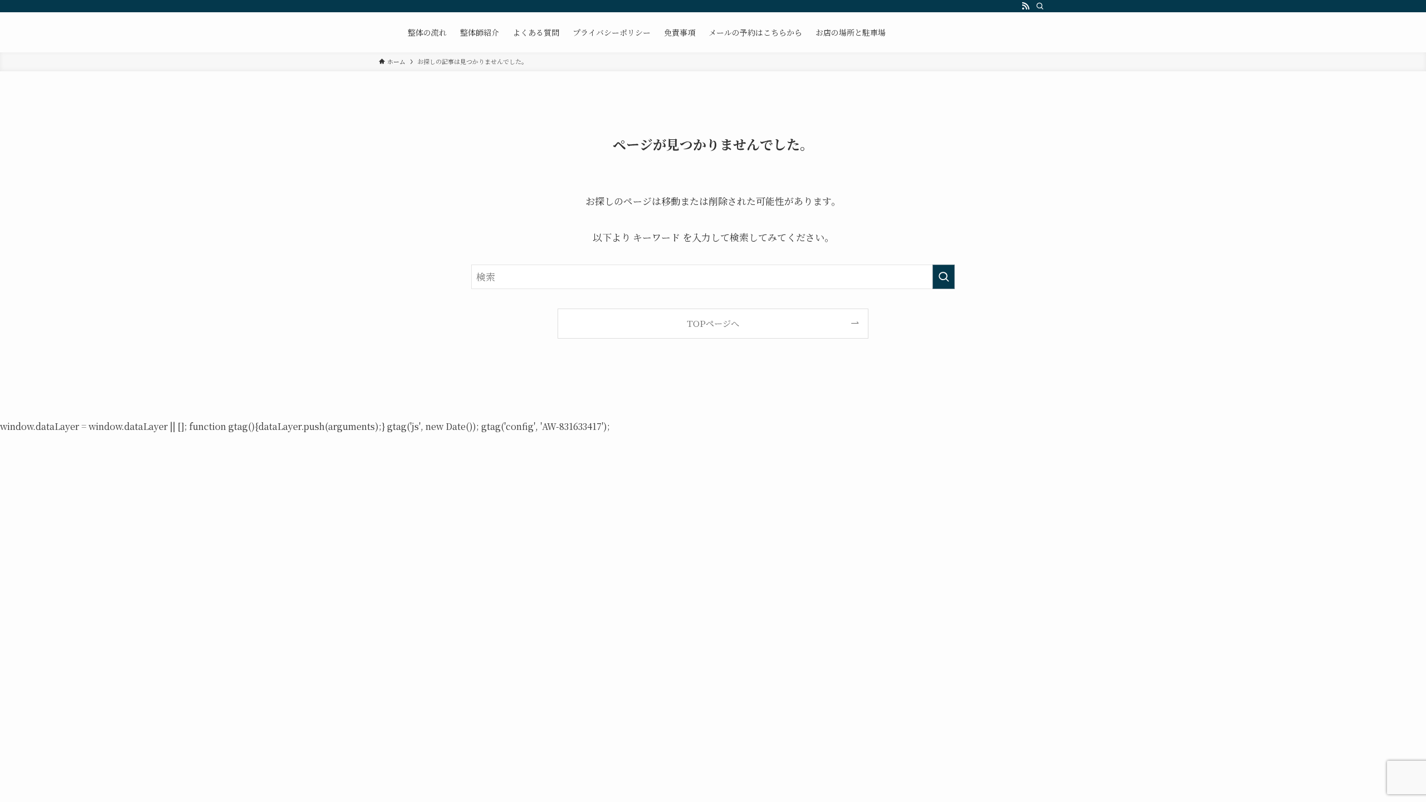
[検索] (1040, 6)
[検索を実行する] (943, 277)
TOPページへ (713, 323)
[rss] (1025, 6)
